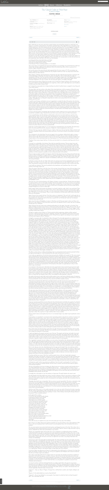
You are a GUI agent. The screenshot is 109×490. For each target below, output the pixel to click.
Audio (54, 34)
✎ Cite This (66, 24)
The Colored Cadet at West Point (54, 10)
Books (46, 5)
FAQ (69, 487)
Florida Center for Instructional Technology (47, 486)
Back (31, 37)
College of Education (56, 486)
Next (77, 37)
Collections (59, 5)
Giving (69, 488)
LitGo (4, 2)
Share (65, 26)
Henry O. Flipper (55, 11)
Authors (41, 5)
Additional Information (75, 17)
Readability (67, 5)
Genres (52, 5)
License (69, 485)
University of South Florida (63, 486)
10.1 (56, 21)
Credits (69, 486)
